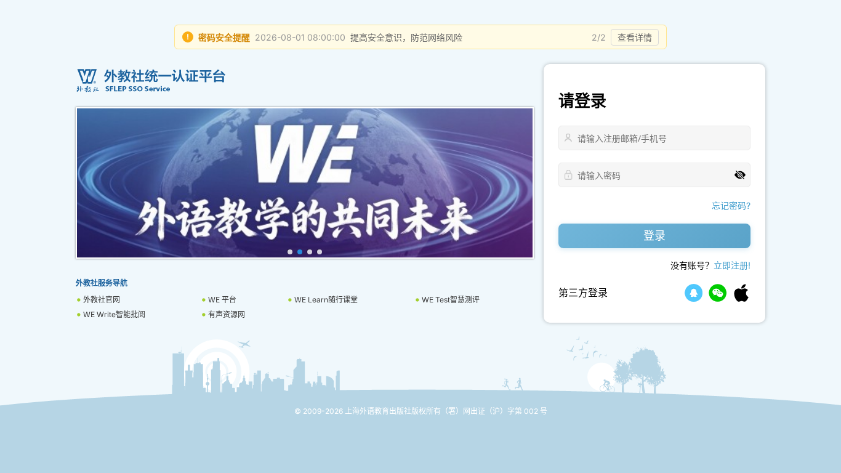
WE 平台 (222, 299)
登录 (654, 235)
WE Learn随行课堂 (326, 299)
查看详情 (635, 37)
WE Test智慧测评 (451, 299)
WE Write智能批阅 (114, 314)
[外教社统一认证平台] (305, 80)
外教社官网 (101, 299)
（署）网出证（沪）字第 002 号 (494, 411)
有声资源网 (226, 314)
